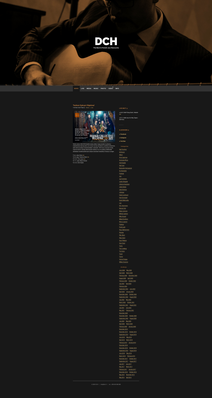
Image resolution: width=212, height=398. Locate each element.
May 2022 (128, 299)
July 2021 (121, 308)
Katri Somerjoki (123, 197)
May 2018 (129, 353)
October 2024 (132, 281)
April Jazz (121, 165)
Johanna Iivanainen (124, 184)
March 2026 (129, 273)
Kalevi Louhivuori (123, 195)
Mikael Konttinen (123, 219)
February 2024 (123, 286)
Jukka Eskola (122, 187)
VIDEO (110, 88)
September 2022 (123, 297)
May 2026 (129, 270)
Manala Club (122, 208)
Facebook (123, 134)
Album (121, 155)
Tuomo (121, 256)
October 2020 (133, 316)
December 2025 (133, 275)
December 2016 (123, 372)
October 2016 (133, 372)
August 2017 (133, 361)
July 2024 (121, 283)
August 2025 (122, 278)
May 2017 (121, 366)
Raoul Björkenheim (124, 230)
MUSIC (96, 88)
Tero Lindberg (123, 248)
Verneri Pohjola (123, 259)
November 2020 (123, 316)
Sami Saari (122, 243)
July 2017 (121, 364)
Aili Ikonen (122, 152)
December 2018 (123, 345)
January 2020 (132, 326)
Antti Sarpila (122, 163)
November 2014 (130, 374)
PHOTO (103, 88)
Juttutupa (121, 192)
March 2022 (122, 302)
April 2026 (122, 273)
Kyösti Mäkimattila (124, 200)
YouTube (123, 141)
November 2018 (123, 348)
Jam (120, 176)
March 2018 (122, 356)
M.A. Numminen (123, 205)
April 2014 (129, 377)
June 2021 (129, 308)
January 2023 (129, 291)
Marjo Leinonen (123, 211)
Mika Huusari (122, 216)
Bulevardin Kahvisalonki (125, 168)
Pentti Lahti (122, 227)
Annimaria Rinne (123, 160)
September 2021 (123, 305)
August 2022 (133, 297)
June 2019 (122, 337)
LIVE (82, 88)
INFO (117, 88)
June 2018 (122, 353)
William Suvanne (123, 262)
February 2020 (123, 326)
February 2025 (123, 281)
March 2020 (129, 324)
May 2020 (128, 321)
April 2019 (122, 340)
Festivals (121, 173)
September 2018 (123, 350)
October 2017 (133, 358)
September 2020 (123, 318)
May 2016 (121, 374)
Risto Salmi (122, 238)
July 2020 (121, 321)
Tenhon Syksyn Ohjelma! (83, 105)
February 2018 (131, 356)
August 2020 (133, 318)
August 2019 (133, 334)
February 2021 (130, 310)
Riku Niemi (122, 235)
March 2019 (129, 340)
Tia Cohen (122, 251)
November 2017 (123, 358)
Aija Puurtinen (123, 149)
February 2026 (123, 275)
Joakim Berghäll (123, 181)
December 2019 (123, 329)
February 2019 (123, 342)
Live (92, 107)
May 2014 (121, 377)
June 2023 (132, 289)
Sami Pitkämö (123, 240)
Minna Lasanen (123, 222)
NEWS (76, 88)
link (83, 155)
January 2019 (132, 342)
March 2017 (129, 366)
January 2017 (132, 369)
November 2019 (123, 332)
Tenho (87, 107)
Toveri (120, 254)
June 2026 (122, 270)
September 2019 (123, 334)
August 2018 (133, 350)
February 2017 (123, 369)
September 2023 (123, 289)
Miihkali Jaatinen (123, 213)
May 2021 (121, 310)
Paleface (121, 224)
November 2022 (123, 294)
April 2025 (130, 278)
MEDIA (89, 88)
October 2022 (133, 294)
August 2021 (133, 305)
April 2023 (122, 291)
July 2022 (121, 299)
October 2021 (130, 302)
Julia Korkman (123, 189)
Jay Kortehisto (123, 179)
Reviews (121, 232)
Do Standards (123, 171)
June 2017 (129, 364)
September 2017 (123, 361)
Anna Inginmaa (123, 157)
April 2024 (128, 283)
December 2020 (123, 313)
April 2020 (122, 324)
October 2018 (133, 348)
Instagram (123, 137)
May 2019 (129, 337)
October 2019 (133, 332)
